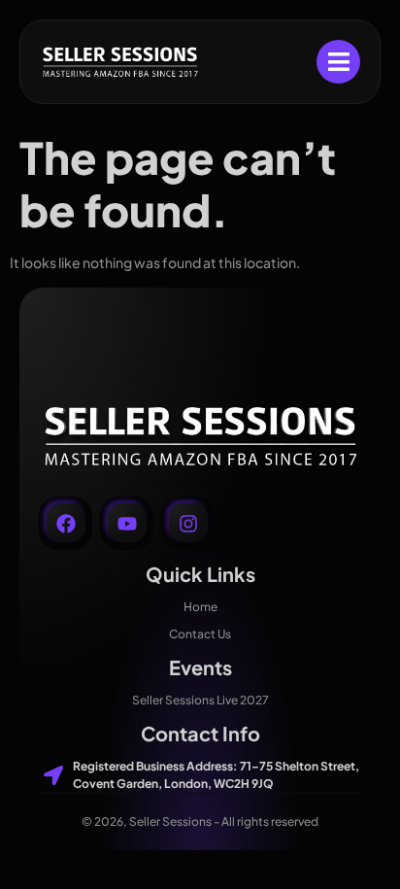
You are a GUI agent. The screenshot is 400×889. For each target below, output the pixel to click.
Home (200, 606)
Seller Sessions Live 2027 (200, 700)
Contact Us (200, 634)
